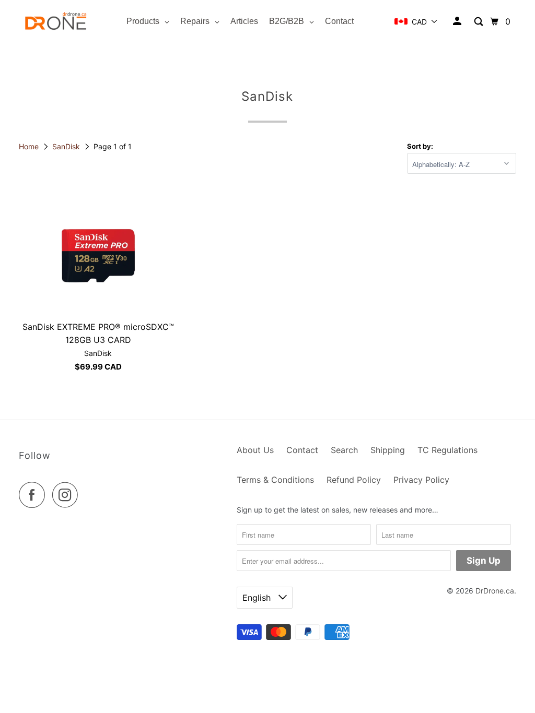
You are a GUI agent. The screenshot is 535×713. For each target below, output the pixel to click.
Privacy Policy (421, 479)
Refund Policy (354, 479)
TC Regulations (447, 450)
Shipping (387, 450)
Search (344, 450)
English (257, 597)
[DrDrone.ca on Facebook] (34, 495)
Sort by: (420, 146)
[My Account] (458, 21)
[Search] (479, 21)
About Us (255, 450)
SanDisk (67, 146)
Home (30, 146)
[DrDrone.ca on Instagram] (68, 495)
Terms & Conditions (275, 479)
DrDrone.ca (494, 590)
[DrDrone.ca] (56, 21)
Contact (302, 450)
